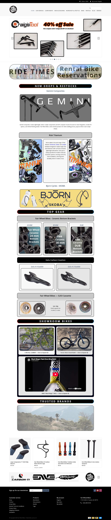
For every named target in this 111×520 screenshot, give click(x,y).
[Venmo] (100, 518)
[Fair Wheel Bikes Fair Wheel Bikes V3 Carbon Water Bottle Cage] (43, 449)
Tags (34, 506)
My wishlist (59, 504)
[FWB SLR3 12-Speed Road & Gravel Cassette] (32, 308)
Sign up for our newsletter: (18, 490)
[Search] (90, 8)
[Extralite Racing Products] (43, 477)
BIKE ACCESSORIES (59, 10)
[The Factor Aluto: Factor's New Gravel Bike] (74, 339)
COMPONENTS (49, 10)
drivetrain (52, 144)
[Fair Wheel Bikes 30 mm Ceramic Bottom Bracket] (55, 240)
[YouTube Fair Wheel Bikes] (97, 490)
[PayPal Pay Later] (96, 518)
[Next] (99, 38)
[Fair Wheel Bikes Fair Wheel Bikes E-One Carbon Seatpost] (91, 449)
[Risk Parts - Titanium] (80, 161)
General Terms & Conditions (16, 506)
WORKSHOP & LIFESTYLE (73, 10)
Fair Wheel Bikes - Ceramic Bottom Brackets (55, 218)
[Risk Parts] (30, 161)
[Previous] (12, 38)
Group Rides (12, 504)
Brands (99, 10)
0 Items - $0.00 (84, 1)
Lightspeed (34, 518)
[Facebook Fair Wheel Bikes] (94, 490)
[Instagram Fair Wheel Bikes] (100, 490)
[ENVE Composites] (20, 477)
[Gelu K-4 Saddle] (37, 278)
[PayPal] (93, 518)
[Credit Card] (89, 518)
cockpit (64, 144)
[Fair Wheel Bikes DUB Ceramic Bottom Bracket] (81, 240)
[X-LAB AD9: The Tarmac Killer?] (55, 37)
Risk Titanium (55, 135)
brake (57, 144)
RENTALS (88, 10)
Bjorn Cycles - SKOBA (55, 186)
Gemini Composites (55, 91)
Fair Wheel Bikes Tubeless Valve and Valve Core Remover (67, 462)
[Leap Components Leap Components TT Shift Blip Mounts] (20, 449)
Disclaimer (12, 512)
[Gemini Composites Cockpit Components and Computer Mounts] (55, 107)
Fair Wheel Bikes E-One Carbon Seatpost (90, 462)
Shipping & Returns (14, 510)
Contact (11, 502)
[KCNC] (89, 477)
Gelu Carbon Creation (55, 260)
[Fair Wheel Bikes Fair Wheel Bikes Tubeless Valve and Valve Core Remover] (67, 449)
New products (36, 502)
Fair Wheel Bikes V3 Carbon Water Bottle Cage (42, 462)
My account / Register (97, 1)
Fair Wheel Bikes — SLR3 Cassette (55, 295)
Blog (93, 10)
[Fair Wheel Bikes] (66, 477)
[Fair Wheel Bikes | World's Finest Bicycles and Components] (13, 9)
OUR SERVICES (40, 10)
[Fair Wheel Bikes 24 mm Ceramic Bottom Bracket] (29, 240)
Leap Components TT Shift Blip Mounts (19, 462)
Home (32, 10)
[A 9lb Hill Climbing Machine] (36, 339)
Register (59, 500)
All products (36, 500)
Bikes (82, 10)
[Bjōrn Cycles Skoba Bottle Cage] (55, 198)
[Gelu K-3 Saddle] (74, 278)
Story (10, 500)
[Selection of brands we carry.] (55, 418)
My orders (59, 502)
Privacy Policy (12, 508)
